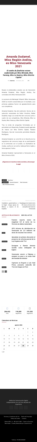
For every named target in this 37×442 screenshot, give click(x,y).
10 (4, 339)
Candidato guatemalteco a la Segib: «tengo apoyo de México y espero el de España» (10, 206)
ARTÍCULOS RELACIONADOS (11, 215)
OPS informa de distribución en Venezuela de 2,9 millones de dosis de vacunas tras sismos (23, 230)
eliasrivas (12, 80)
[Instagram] (16, 407)
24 (4, 346)
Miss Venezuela (23, 182)
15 (28, 339)
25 (9, 346)
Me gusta (7, 307)
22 (28, 342)
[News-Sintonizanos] (15, 302)
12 (14, 339)
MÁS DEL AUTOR (26, 215)
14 (23, 339)
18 (9, 342)
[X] (21, 407)
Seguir (18, 307)
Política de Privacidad (26, 416)
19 (14, 342)
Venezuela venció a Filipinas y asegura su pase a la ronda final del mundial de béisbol (23, 256)
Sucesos (4, 267)
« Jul (3, 352)
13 (18, 339)
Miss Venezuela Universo (8, 184)
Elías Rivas (10, 180)
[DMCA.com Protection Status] (18, 437)
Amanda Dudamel (14, 182)
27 (18, 346)
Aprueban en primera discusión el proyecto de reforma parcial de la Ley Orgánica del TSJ (23, 239)
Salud (3, 232)
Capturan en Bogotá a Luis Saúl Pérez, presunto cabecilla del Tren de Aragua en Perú (23, 265)
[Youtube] (26, 407)
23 (32, 342)
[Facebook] (11, 407)
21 (23, 342)
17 (4, 342)
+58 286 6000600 (21, 440)
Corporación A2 (28, 423)
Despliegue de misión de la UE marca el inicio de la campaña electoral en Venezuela (27, 206)
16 (32, 339)
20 (18, 342)
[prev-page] (3, 271)
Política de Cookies (15, 418)
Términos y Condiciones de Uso (11, 416)
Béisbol (4, 258)
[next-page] (6, 271)
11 (9, 339)
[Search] (34, 2)
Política (4, 250)
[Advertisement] (18, 34)
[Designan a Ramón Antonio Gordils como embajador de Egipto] (6, 248)
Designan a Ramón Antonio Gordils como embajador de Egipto (23, 248)
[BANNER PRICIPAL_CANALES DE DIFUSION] (18, 8)
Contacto (24, 418)
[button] (3, 2)
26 (14, 346)
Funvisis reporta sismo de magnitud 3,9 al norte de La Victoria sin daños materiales (23, 222)
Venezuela (4, 224)
